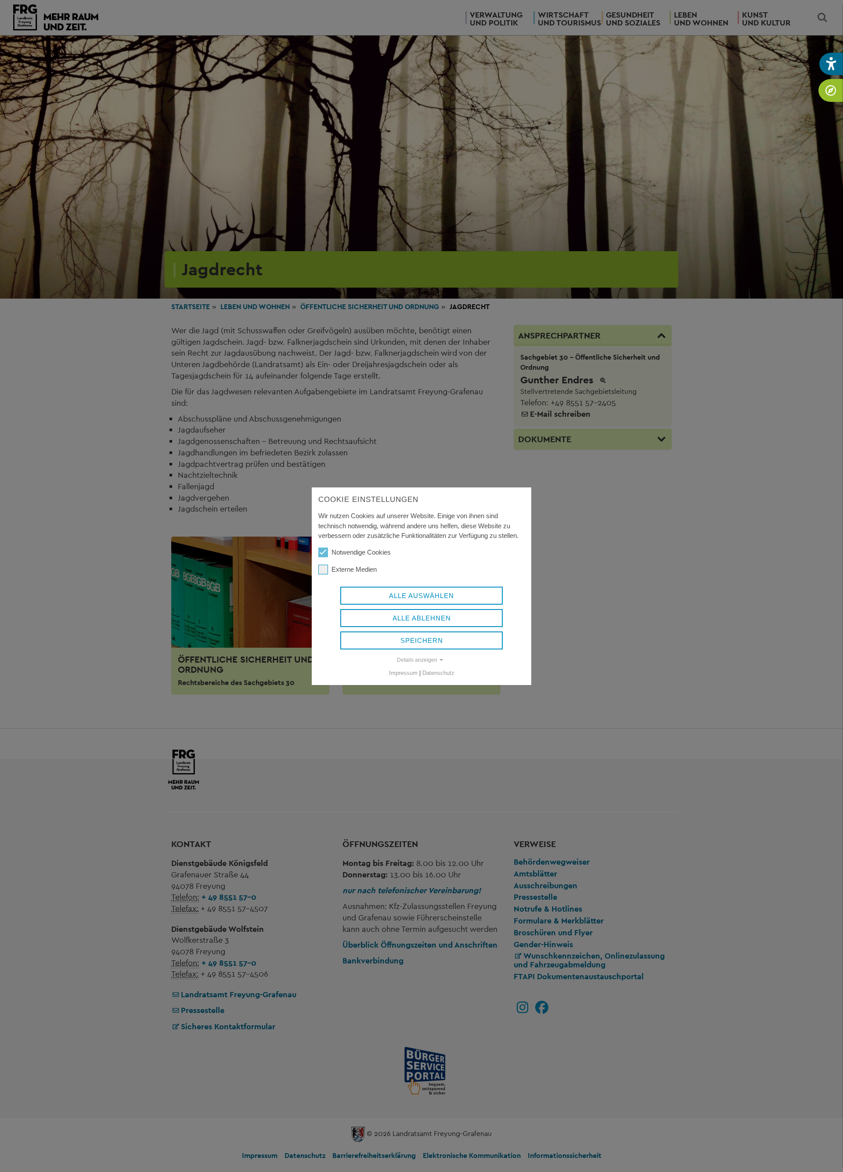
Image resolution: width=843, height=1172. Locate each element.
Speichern (421, 640)
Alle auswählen (421, 595)
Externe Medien (354, 569)
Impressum (403, 673)
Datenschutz (438, 673)
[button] (831, 64)
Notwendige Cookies (361, 552)
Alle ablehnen (422, 618)
